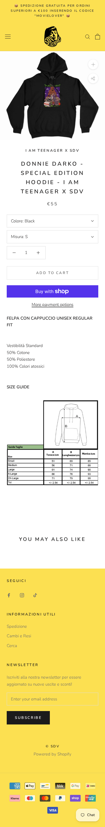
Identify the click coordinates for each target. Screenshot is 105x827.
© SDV (52, 746)
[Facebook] (9, 594)
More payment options (52, 304)
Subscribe (28, 717)
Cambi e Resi (19, 636)
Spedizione (17, 626)
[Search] (87, 36)
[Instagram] (22, 594)
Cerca (12, 645)
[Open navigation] (8, 36)
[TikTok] (35, 594)
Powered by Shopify (52, 754)
